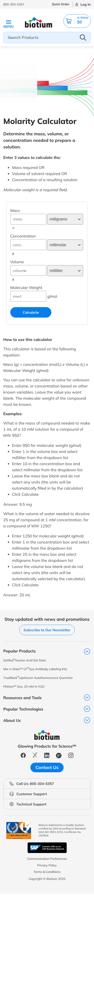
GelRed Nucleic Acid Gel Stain (24, 660)
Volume (17, 261)
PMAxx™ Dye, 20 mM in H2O (23, 686)
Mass (15, 210)
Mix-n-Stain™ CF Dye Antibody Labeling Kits (35, 669)
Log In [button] (85, 4)
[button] (77, 21)
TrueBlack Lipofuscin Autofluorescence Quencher (38, 678)
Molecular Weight (26, 287)
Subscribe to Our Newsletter (47, 630)
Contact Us (47, 767)
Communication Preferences (47, 859)
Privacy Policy (47, 865)
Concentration (23, 236)
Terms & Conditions (47, 872)
